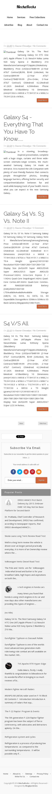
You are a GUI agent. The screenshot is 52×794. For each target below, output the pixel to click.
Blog (20, 25)
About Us (17, 773)
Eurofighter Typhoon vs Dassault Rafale (24, 638)
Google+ (26, 471)
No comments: (39, 46)
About (29, 25)
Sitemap (28, 773)
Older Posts (43, 423)
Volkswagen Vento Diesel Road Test (22, 561)
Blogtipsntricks (31, 786)
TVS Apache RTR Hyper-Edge (32, 663)
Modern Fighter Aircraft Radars (19, 689)
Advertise (8, 25)
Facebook (13, 471)
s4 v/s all (16, 323)
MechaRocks (24, 783)
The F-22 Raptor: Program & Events (22, 711)
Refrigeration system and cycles (20, 736)
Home (10, 17)
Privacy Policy (42, 773)
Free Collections (37, 17)
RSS (38, 471)
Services (21, 17)
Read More (42, 100)
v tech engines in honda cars (31, 587)
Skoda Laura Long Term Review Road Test (25, 536)
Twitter (19, 471)
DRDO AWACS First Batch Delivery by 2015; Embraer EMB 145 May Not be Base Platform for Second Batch (24, 505)
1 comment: (38, 228)
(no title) (9, 612)
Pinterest (32, 471)
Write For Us (20, 776)
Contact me (42, 25)
